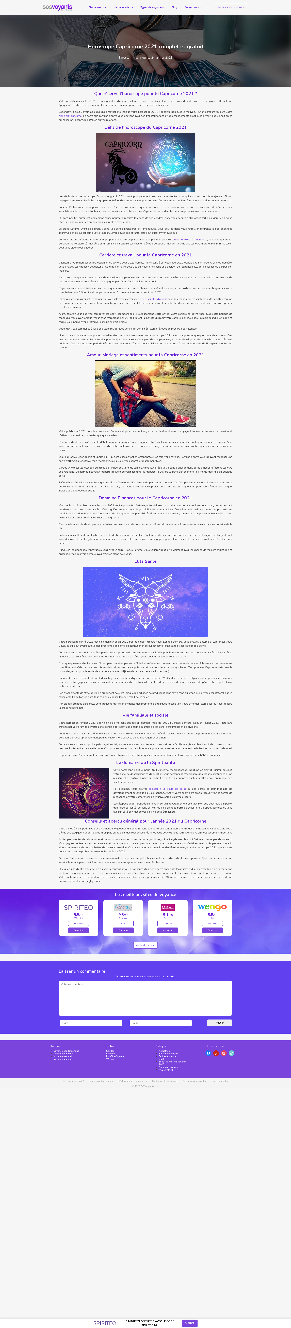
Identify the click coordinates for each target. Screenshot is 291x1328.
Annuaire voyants (168, 1067)
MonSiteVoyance (115, 1056)
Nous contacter (220, 1081)
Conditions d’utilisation (101, 1081)
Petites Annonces (168, 1056)
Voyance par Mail (63, 1056)
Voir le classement (145, 945)
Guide (162, 1059)
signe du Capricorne (70, 116)
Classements (96, 7)
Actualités (164, 1051)
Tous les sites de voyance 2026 (173, 1063)
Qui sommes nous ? (73, 1081)
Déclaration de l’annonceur (132, 1081)
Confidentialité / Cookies (165, 1081)
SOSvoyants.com (150, 1086)
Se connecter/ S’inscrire (231, 7)
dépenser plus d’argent (153, 299)
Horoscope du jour (169, 1053)
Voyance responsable (195, 1081)
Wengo (110, 1059)
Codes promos (193, 7)
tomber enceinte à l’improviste (189, 239)
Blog (174, 7)
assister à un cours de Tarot (168, 789)
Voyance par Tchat (64, 1053)
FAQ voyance (166, 1069)
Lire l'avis (78, 923)
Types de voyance (151, 7)
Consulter (78, 930)
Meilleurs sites (122, 7)
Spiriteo (110, 1051)
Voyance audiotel (63, 1059)
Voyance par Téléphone (66, 1051)
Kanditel (110, 1053)
